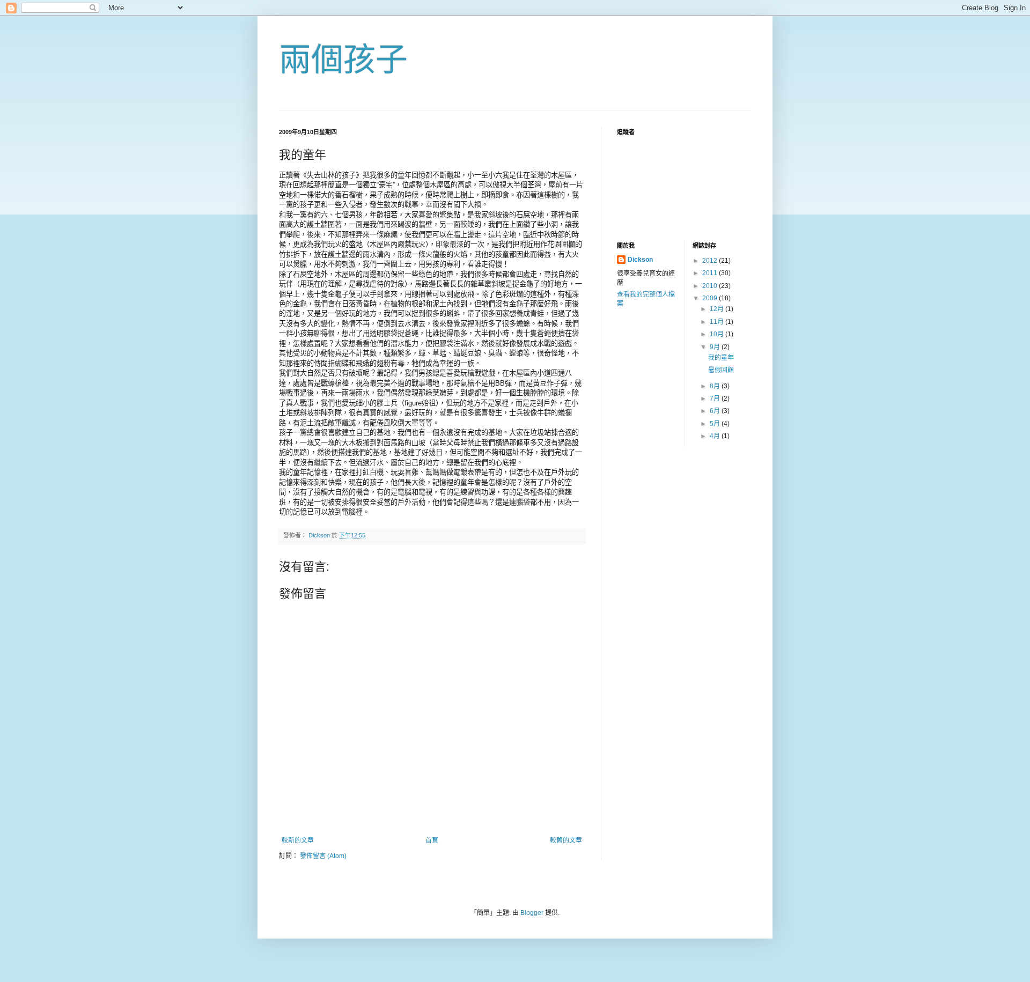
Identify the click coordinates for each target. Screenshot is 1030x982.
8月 (716, 386)
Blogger (531, 913)
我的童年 (721, 357)
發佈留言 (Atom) (323, 856)
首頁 (431, 840)
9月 (716, 347)
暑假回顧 (721, 370)
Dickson (640, 259)
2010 (710, 286)
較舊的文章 (566, 840)
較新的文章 (298, 840)
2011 (710, 273)
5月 (716, 423)
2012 (710, 260)
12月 (717, 309)
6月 (716, 411)
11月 (717, 322)
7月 (716, 398)
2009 (710, 298)
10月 (717, 334)
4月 (716, 436)
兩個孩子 (343, 60)
